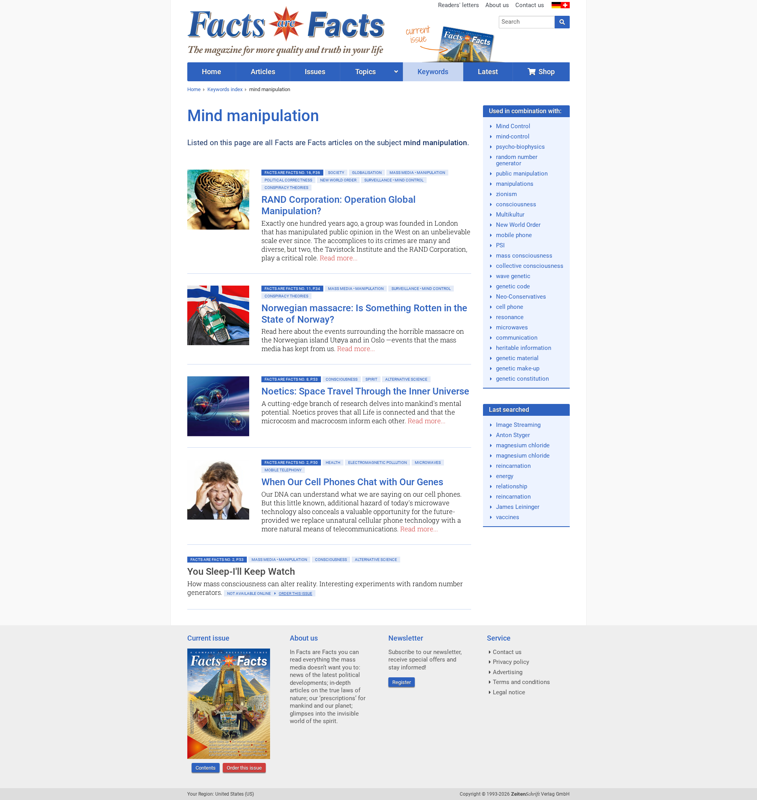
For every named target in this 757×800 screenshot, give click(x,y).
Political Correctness (288, 180)
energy (504, 476)
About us (497, 5)
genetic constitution (522, 378)
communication (516, 337)
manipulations (514, 183)
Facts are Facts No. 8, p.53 (291, 379)
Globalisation (367, 172)
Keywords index (224, 89)
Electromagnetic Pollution (377, 462)
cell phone (509, 306)
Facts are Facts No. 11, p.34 (292, 288)
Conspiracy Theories (286, 187)
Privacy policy (511, 661)
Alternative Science (406, 379)
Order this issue (244, 768)
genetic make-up (517, 368)
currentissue (417, 34)
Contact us (529, 5)
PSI (500, 245)
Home (194, 89)
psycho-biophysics (520, 146)
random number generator (516, 160)
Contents (206, 768)
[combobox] (527, 22)
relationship (511, 486)
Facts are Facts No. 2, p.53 (217, 559)
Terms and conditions (521, 682)
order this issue (295, 593)
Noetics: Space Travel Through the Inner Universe (365, 391)
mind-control (513, 136)
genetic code (513, 286)
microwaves (512, 327)
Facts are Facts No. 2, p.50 (291, 462)
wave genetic (513, 276)
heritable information (523, 347)
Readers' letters (458, 5)
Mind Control (513, 126)
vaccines (507, 517)
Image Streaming (518, 424)
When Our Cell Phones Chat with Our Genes (352, 482)
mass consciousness (524, 255)
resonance (510, 317)
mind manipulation (269, 89)
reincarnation (513, 465)
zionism (506, 194)
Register (401, 682)
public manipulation (522, 173)
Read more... (339, 257)
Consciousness (342, 379)
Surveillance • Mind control (393, 180)
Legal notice (509, 692)
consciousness (516, 204)
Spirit (371, 379)
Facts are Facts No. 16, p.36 (292, 172)
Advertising (507, 672)
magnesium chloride (523, 445)
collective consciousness (529, 265)
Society (336, 172)
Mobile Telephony (283, 470)
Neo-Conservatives (521, 296)
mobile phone (514, 235)
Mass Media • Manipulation (417, 172)
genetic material (517, 358)
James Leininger (517, 506)
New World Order (338, 180)
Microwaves (428, 462)
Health (333, 462)
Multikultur (510, 214)
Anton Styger (513, 435)
